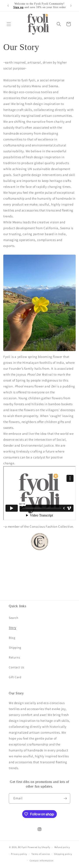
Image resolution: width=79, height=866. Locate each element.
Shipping (15, 648)
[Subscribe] (65, 798)
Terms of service (40, 853)
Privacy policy (19, 853)
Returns (14, 657)
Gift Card (15, 677)
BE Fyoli (23, 847)
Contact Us (16, 667)
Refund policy (62, 847)
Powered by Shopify (39, 847)
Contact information (41, 860)
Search (13, 618)
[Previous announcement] (8, 6)
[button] (9, 24)
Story (12, 628)
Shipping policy (63, 853)
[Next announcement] (71, 6)
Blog (12, 638)
